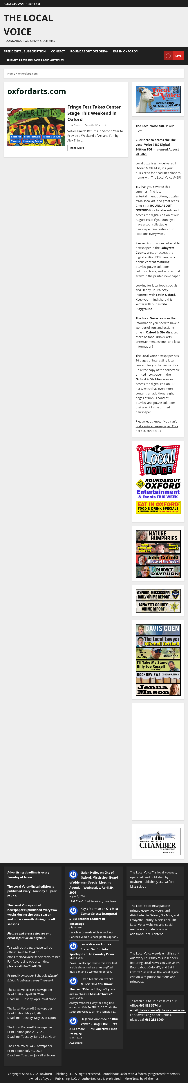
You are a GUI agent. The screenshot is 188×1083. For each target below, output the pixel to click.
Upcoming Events (32, 141)
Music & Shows (51, 136)
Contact (58, 51)
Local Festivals (32, 136)
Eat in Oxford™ (125, 51)
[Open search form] (160, 55)
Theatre (15, 141)
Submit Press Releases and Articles (35, 60)
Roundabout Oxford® (89, 51)
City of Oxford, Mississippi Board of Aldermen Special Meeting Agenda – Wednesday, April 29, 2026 (93, 883)
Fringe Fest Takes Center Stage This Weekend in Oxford (36, 127)
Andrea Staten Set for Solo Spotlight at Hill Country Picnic (92, 949)
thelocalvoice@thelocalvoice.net (162, 1010)
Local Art (16, 136)
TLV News (74, 124)
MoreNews (131, 1079)
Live (178, 56)
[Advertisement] (158, 762)
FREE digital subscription (25, 51)
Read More (78, 147)
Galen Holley (90, 873)
